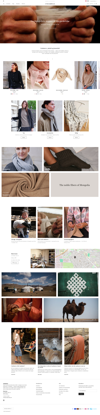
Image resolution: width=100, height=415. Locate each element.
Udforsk (23, 137)
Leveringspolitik (39, 387)
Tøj (3, 3)
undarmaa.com (8, 411)
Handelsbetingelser (39, 391)
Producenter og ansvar (63, 389)
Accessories (8, 3)
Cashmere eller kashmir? (18, 366)
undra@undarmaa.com (7, 397)
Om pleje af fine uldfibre (63, 391)
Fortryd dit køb (39, 394)
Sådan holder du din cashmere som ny (74, 366)
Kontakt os (38, 385)
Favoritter (46, 28)
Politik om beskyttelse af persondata (43, 392)
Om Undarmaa (62, 385)
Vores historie (52, 28)
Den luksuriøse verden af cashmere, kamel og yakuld (49, 366)
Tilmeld (81, 393)
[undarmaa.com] (50, 3)
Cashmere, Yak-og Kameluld (64, 387)
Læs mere (13, 374)
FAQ (60, 394)
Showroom (61, 392)
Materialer (18, 3)
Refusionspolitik (39, 389)
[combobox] (87, 1)
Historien (23, 3)
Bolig (13, 3)
